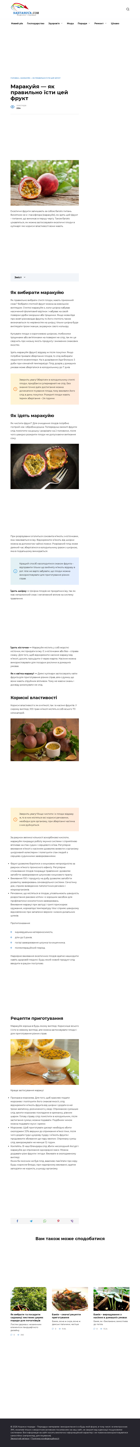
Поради (82, 23)
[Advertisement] (70, 54)
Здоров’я (54, 23)
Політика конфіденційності (45, 1438)
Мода (70, 23)
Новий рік (17, 23)
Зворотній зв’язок (20, 1438)
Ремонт (99, 23)
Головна (15, 78)
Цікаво (115, 23)
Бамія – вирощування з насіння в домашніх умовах (110, 1316)
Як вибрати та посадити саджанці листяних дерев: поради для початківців (27, 1317)
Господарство (35, 23)
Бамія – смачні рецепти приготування (66, 1316)
